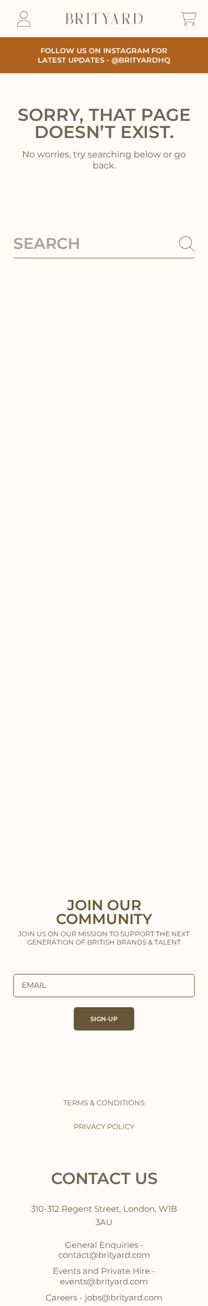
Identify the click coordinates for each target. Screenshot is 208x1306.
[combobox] (104, 243)
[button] (188, 19)
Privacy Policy (104, 1126)
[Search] (187, 244)
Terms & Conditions (104, 1102)
